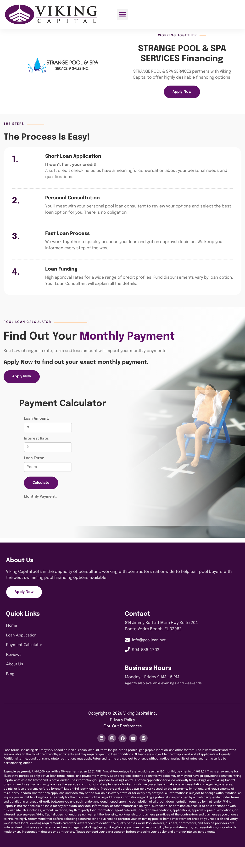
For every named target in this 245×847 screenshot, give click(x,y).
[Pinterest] (143, 738)
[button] (122, 14)
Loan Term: (34, 458)
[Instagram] (112, 738)
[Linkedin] (101, 738)
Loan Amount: (36, 419)
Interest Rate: (36, 438)
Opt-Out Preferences (122, 726)
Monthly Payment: (40, 497)
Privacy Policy (122, 719)
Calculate (41, 483)
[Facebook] (122, 738)
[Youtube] (133, 738)
